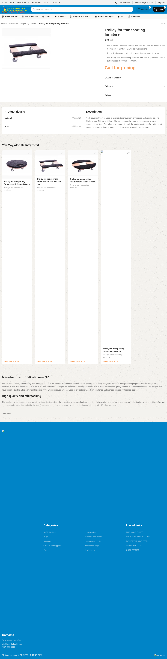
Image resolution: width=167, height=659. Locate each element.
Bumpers (47, 541)
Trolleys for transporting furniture (23, 23)
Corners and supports (52, 546)
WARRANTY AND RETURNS (138, 537)
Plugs (45, 537)
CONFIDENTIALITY (134, 546)
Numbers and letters (93, 537)
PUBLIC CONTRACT (134, 532)
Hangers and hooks (93, 541)
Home (4, 23)
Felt (45, 550)
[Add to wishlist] (29, 153)
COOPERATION (132, 550)
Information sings (92, 546)
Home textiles (90, 532)
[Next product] (164, 23)
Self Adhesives (49, 532)
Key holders (90, 550)
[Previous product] (159, 23)
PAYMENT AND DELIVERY (137, 541)
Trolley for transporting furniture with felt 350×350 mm (49, 181)
